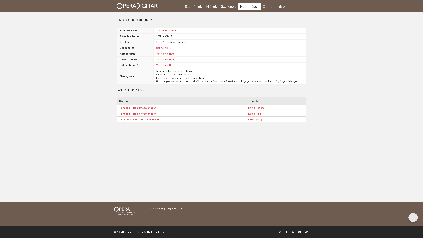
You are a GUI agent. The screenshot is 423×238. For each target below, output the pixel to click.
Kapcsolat (165, 208)
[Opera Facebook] (286, 232)
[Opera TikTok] (306, 232)
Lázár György (255, 119)
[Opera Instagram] (280, 232)
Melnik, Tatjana (256, 107)
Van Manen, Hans (165, 53)
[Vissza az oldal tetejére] (413, 217)
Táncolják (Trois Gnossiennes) (137, 107)
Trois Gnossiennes (166, 30)
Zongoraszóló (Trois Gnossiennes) (139, 119)
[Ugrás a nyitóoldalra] (137, 6)
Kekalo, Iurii (254, 113)
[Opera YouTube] (299, 232)
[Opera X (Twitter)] (293, 232)
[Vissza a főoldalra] (124, 211)
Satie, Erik (162, 47)
